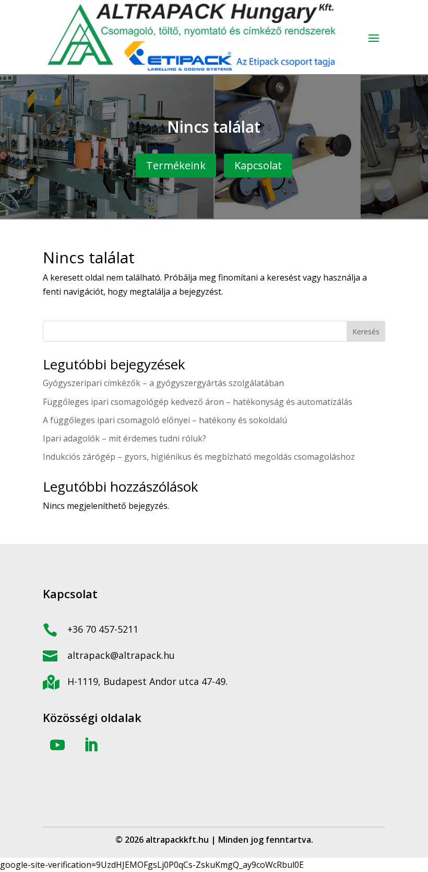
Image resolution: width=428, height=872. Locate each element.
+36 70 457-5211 (102, 629)
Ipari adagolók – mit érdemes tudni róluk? (124, 438)
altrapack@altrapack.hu (121, 655)
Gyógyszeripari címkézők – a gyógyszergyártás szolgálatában (163, 383)
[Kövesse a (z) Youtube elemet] (57, 745)
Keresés (365, 331)
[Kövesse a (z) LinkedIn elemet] (90, 745)
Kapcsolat (258, 165)
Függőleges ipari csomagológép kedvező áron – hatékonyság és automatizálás (197, 402)
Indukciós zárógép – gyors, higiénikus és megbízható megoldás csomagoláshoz (199, 456)
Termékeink (176, 165)
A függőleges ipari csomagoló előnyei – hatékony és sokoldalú (165, 420)
